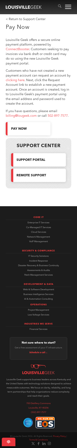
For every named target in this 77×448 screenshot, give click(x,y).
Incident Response (38, 261)
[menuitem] (57, 7)
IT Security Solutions (38, 256)
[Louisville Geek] (24, 7)
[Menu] (66, 7)
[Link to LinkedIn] (44, 443)
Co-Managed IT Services (38, 227)
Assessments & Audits (38, 270)
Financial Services (38, 329)
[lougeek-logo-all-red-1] (38, 369)
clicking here (15, 80)
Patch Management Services (38, 275)
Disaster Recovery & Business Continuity (38, 266)
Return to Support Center (27, 19)
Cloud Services (38, 232)
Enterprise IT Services (38, 223)
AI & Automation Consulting (38, 299)
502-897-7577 (58, 115)
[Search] (57, 7)
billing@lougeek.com (21, 115)
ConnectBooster (17, 49)
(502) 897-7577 (38, 412)
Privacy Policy (59, 436)
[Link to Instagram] (49, 443)
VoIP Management (38, 242)
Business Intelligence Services (38, 294)
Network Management (38, 237)
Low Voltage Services (38, 315)
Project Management (38, 310)
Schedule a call (38, 353)
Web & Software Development (38, 290)
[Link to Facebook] (38, 443)
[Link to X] (33, 443)
